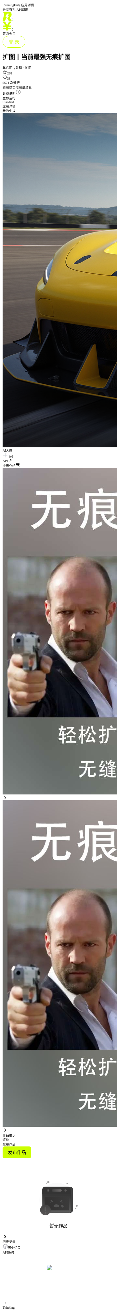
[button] (58, 465)
